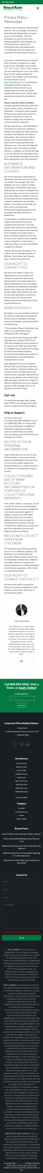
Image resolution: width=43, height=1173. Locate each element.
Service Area (16, 1168)
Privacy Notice (23, 1165)
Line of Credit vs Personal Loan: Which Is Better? (21, 834)
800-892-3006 (8, 2)
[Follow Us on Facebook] (15, 744)
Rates (24, 1168)
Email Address (21, 693)
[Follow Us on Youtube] (27, 744)
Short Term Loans (21, 781)
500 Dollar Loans (21, 788)
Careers (21, 815)
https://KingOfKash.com (14, 82)
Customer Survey (21, 812)
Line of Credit (21, 770)
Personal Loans (21, 763)
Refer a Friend (21, 819)
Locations (21, 808)
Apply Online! (28, 687)
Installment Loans (21, 774)
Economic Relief (21, 797)
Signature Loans (21, 767)
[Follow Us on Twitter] (21, 744)
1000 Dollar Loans (21, 792)
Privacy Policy (11, 1165)
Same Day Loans (21, 784)
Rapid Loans (21, 777)
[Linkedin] (21, 661)
